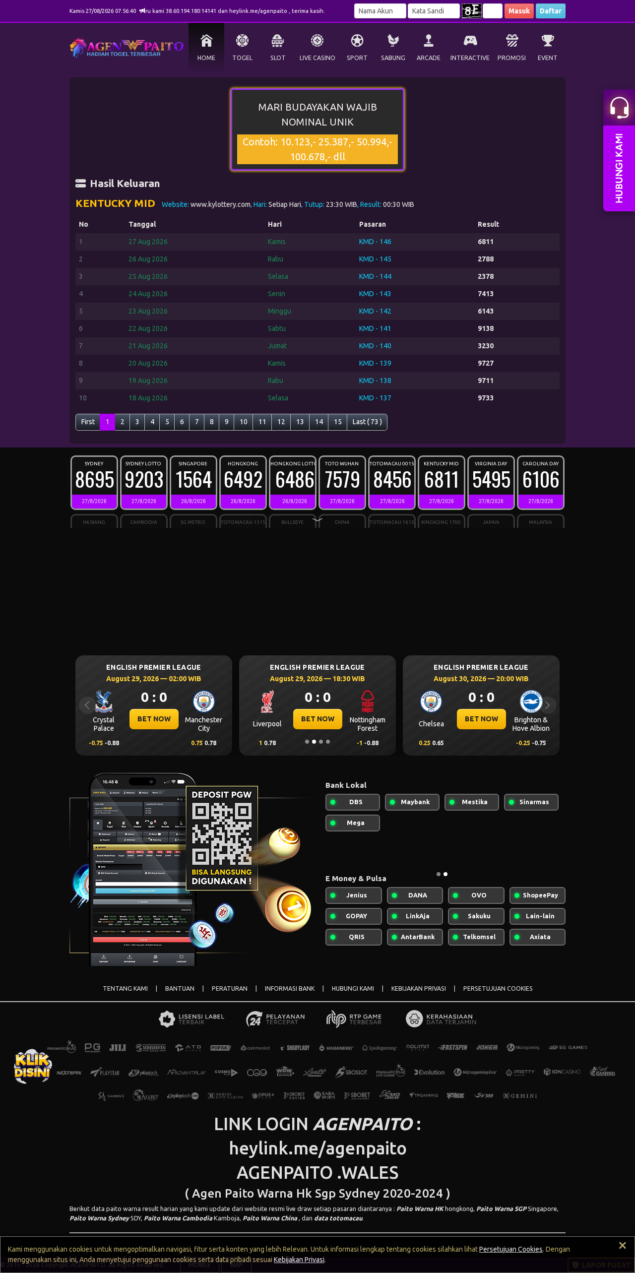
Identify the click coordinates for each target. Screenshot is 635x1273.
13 (300, 422)
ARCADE (429, 58)
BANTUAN (179, 988)
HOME (206, 58)
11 (262, 422)
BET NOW (154, 719)
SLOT (278, 58)
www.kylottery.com (220, 204)
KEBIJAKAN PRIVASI (418, 988)
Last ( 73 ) (367, 422)
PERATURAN (230, 988)
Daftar (551, 11)
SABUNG (393, 58)
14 (319, 422)
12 (281, 422)
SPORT (357, 58)
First (88, 422)
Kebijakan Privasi (299, 1260)
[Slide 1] (307, 742)
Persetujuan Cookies (511, 1249)
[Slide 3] (321, 742)
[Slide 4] (328, 742)
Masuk (519, 11)
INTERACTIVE (470, 58)
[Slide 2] (314, 742)
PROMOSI (512, 58)
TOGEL (242, 58)
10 (244, 422)
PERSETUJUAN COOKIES (498, 988)
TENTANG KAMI (125, 988)
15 (338, 422)
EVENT (548, 58)
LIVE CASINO (317, 58)
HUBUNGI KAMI (353, 988)
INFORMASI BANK (290, 988)
